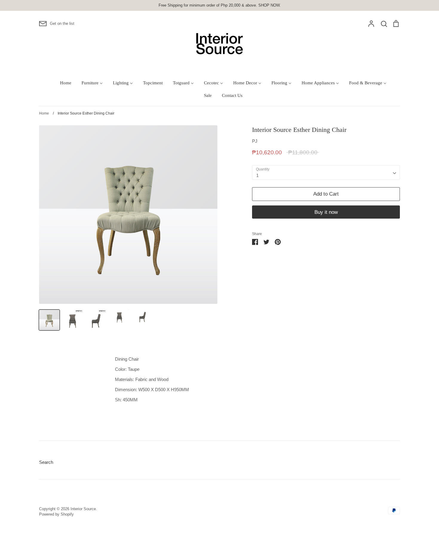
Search (46, 462)
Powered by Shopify (56, 514)
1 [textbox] (257, 175)
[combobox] (326, 172)
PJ (254, 141)
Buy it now (326, 212)
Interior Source (83, 509)
